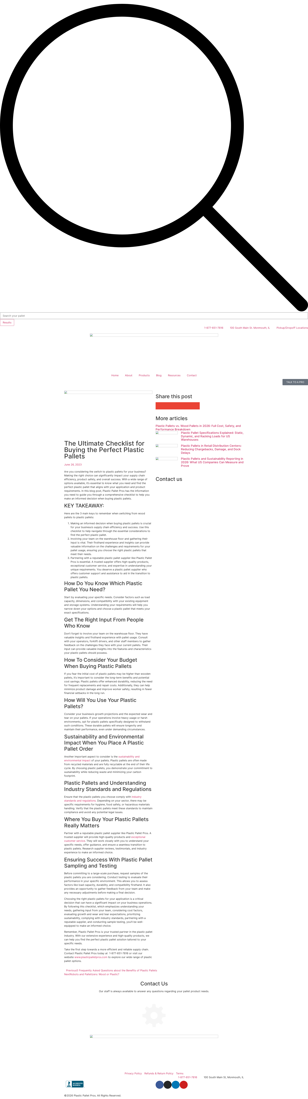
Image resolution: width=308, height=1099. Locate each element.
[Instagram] (168, 1085)
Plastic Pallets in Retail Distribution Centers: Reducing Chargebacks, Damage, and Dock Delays (211, 449)
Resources (174, 375)
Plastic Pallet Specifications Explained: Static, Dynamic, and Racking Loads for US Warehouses (212, 436)
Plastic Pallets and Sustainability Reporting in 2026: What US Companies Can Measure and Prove (212, 462)
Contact (192, 375)
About (128, 375)
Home (115, 375)
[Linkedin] (176, 1085)
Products (144, 375)
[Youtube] (184, 1085)
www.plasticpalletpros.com (90, 957)
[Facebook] (160, 1085)
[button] (167, 405)
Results (7, 322)
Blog (159, 375)
